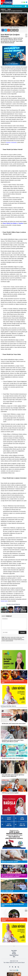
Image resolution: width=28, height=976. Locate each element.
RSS (14, 956)
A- (26, 36)
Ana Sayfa (14, 950)
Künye (14, 952)
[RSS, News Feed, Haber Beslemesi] (12, 966)
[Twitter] (5, 30)
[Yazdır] (14, 30)
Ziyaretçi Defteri (14, 955)
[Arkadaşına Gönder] (11, 30)
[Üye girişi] (15, 966)
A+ (26, 34)
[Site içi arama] (18, 966)
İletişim (14, 953)
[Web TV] (24, 2)
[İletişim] (25, 6)
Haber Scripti (12, 970)
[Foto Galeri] (26, 2)
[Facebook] (3, 30)
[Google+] (8, 30)
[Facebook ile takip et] (9, 966)
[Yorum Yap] (17, 30)
